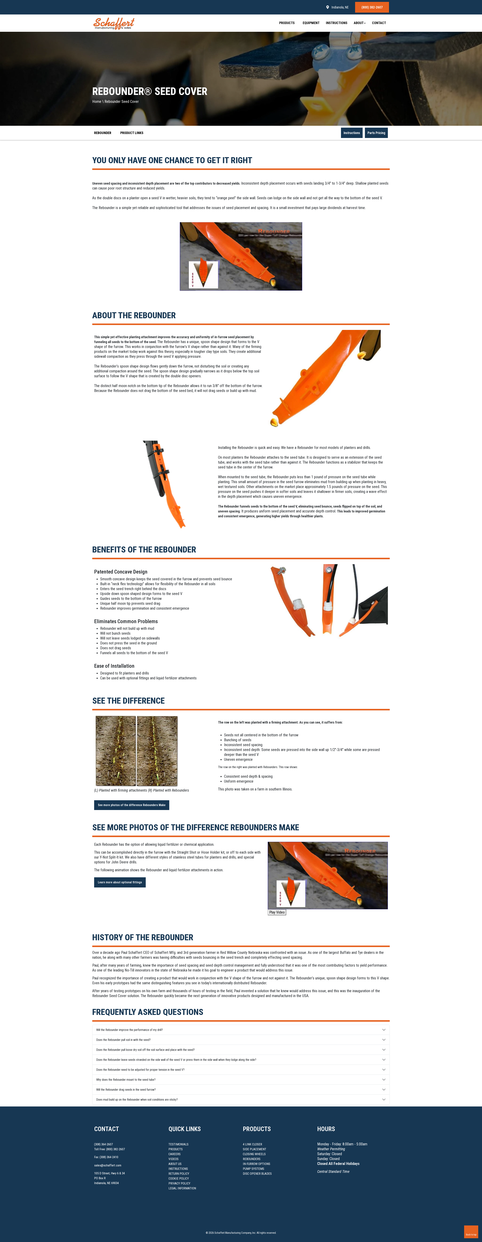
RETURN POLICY (179, 1173)
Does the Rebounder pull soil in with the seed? (123, 1040)
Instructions (336, 23)
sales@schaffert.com (107, 1165)
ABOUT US (175, 1164)
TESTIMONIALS (178, 1144)
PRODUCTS (176, 1149)
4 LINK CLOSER (252, 1144)
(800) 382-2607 (372, 7)
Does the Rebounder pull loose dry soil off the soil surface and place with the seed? (145, 1050)
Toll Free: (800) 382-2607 (109, 1149)
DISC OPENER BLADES (257, 1173)
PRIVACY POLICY (179, 1183)
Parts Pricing (376, 133)
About (359, 23)
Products (287, 23)
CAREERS (175, 1154)
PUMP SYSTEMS (253, 1169)
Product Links (132, 133)
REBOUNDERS (251, 1159)
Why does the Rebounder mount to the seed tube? (126, 1079)
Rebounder (103, 133)
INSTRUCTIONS (178, 1169)
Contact (379, 23)
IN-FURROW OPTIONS (256, 1164)
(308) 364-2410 (109, 1157)
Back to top (471, 1234)
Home (96, 101)
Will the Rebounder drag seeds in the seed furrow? (126, 1089)
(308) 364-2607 (103, 1144)
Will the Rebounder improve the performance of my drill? (129, 1030)
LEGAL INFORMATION (182, 1188)
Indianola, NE (340, 7)
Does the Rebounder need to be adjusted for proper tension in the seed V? (140, 1069)
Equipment (311, 23)
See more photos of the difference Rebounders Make (131, 805)
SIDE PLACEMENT (254, 1149)
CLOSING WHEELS (254, 1154)
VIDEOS (173, 1159)
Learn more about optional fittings (120, 882)
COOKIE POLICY (179, 1178)
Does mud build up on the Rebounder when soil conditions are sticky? (137, 1099)
